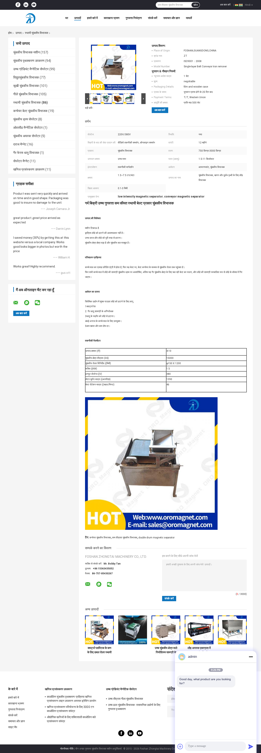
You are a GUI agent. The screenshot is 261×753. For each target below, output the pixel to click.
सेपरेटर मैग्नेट (21, 161)
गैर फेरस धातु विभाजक (26, 153)
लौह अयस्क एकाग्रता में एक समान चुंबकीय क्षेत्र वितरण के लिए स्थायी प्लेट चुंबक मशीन (199, 650)
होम (10, 32)
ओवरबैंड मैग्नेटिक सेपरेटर (28, 128)
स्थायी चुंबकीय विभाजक (36, 32)
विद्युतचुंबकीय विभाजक (26, 77)
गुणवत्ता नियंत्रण (134, 18)
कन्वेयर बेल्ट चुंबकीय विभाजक (30, 111)
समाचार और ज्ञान (171, 18)
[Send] (251, 746)
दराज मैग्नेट (20, 144)
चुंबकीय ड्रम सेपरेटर (25, 119)
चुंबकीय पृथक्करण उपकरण (28, 61)
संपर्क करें (152, 18)
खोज (196, 4)
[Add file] (180, 746)
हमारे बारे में (92, 18)
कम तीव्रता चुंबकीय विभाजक (124, 537)
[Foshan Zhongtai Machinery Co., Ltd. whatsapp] (29, 303)
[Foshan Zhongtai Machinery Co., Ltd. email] (18, 303)
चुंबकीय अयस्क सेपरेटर (26, 136)
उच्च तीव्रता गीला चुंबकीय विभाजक (125, 698)
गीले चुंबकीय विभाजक (25, 94)
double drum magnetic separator (156, 537)
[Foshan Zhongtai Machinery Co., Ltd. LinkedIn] (26, 5)
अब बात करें (225, 4)
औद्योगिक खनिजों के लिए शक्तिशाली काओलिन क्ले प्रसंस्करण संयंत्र (71, 719)
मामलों (189, 18)
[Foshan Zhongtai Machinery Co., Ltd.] (30, 18)
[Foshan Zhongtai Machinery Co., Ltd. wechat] (40, 303)
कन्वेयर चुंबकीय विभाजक (100, 537)
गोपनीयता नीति (66, 748)
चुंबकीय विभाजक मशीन (26, 52)
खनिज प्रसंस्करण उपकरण (28, 169)
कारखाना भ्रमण (111, 18)
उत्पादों (77, 18)
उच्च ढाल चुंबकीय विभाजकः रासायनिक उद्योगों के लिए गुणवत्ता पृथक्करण (134, 707)
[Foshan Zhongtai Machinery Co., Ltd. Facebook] (18, 5)
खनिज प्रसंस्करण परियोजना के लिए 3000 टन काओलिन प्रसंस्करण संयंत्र (70, 709)
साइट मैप (12, 727)
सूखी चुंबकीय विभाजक (26, 86)
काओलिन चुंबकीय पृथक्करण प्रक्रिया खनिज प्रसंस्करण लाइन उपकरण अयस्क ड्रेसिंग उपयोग (71, 698)
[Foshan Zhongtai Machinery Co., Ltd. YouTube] (34, 5)
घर (66, 18)
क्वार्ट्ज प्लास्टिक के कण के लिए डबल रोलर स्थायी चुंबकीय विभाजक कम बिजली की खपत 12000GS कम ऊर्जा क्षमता (99, 650)
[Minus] (250, 656)
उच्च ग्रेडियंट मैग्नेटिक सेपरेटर (31, 69)
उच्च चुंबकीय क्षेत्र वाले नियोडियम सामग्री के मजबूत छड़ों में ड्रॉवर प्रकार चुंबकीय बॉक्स (166, 650)
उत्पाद (18, 32)
